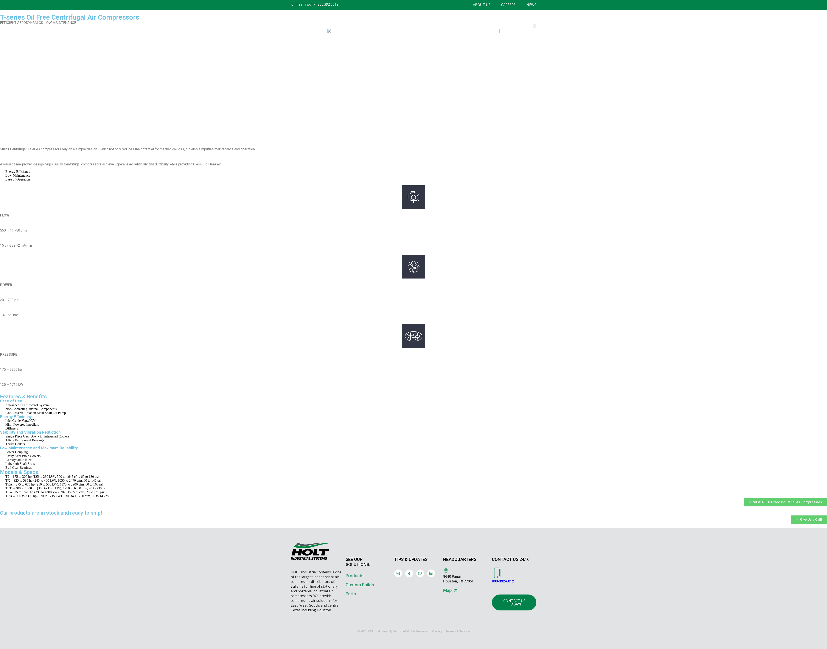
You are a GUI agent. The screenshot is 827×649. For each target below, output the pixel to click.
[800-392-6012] (497, 573)
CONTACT (470, 26)
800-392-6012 (503, 581)
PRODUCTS (360, 26)
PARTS (422, 26)
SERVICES (445, 26)
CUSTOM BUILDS (393, 26)
